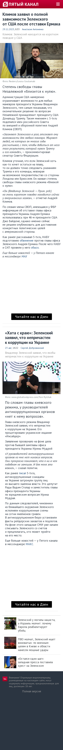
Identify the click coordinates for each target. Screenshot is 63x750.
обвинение (26, 240)
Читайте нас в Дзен (31, 316)
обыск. (35, 247)
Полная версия (31, 691)
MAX (24, 256)
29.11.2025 (8, 29)
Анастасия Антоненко (33, 29)
